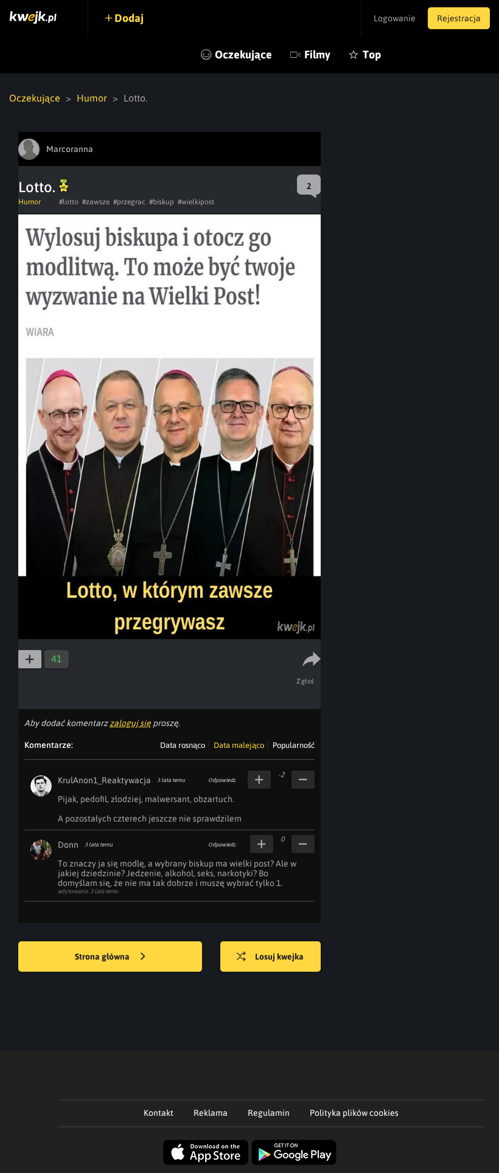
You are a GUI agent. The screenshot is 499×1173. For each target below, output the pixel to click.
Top (372, 54)
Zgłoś (305, 681)
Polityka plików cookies (354, 1113)
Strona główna (103, 956)
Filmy (317, 54)
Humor (92, 97)
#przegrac (129, 202)
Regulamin (269, 1113)
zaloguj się (130, 723)
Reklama (211, 1113)
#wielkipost (196, 202)
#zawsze (96, 202)
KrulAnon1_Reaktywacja (104, 780)
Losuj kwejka (279, 956)
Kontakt (158, 1113)
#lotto (69, 202)
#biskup (161, 202)
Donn (68, 844)
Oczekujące (243, 54)
